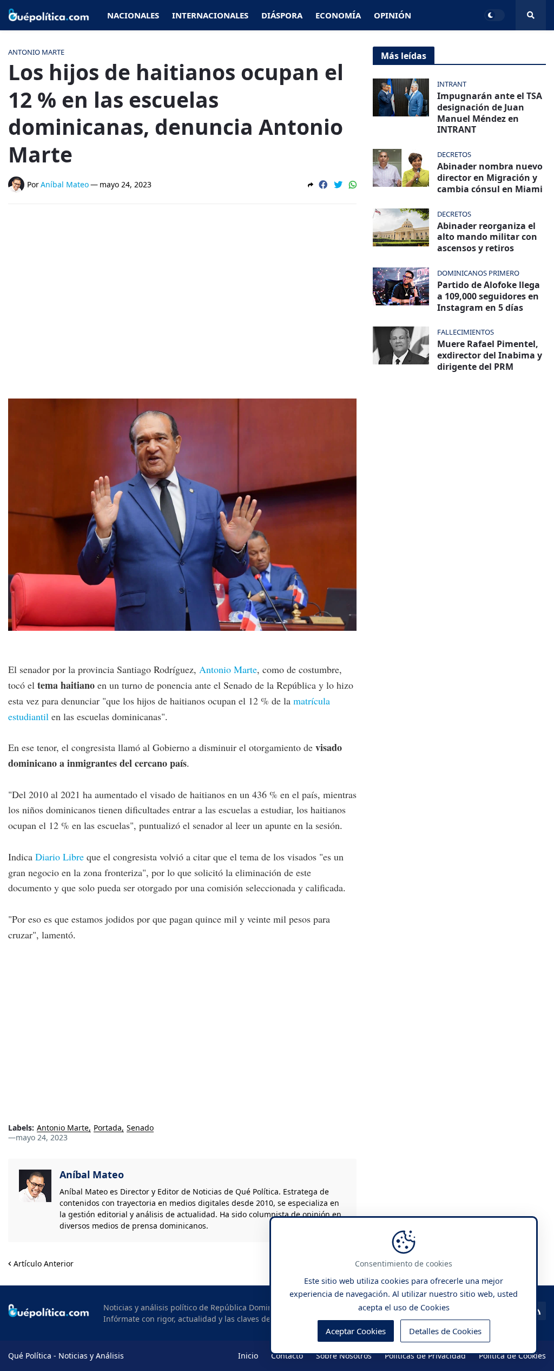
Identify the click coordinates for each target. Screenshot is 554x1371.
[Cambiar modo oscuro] (494, 15)
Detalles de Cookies (445, 1331)
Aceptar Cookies (356, 1331)
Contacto (287, 1355)
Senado (140, 1128)
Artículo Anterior (44, 1263)
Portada (108, 1128)
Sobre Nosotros (344, 1355)
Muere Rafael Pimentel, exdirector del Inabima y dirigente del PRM (489, 355)
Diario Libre (59, 856)
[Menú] (531, 15)
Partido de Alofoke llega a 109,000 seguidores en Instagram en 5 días (488, 296)
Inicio (248, 1355)
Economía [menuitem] (338, 15)
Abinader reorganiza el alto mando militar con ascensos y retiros (487, 237)
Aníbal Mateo (92, 1174)
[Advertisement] (182, 293)
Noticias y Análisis (91, 1355)
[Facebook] (323, 185)
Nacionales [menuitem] (133, 15)
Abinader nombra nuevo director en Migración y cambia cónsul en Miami (490, 177)
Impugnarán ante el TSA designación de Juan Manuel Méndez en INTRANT (489, 112)
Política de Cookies (512, 1355)
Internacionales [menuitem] (210, 15)
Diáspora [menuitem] (281, 15)
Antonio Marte (228, 669)
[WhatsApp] (353, 185)
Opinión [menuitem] (392, 15)
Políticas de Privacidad (425, 1355)
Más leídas (403, 56)
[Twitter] (338, 185)
